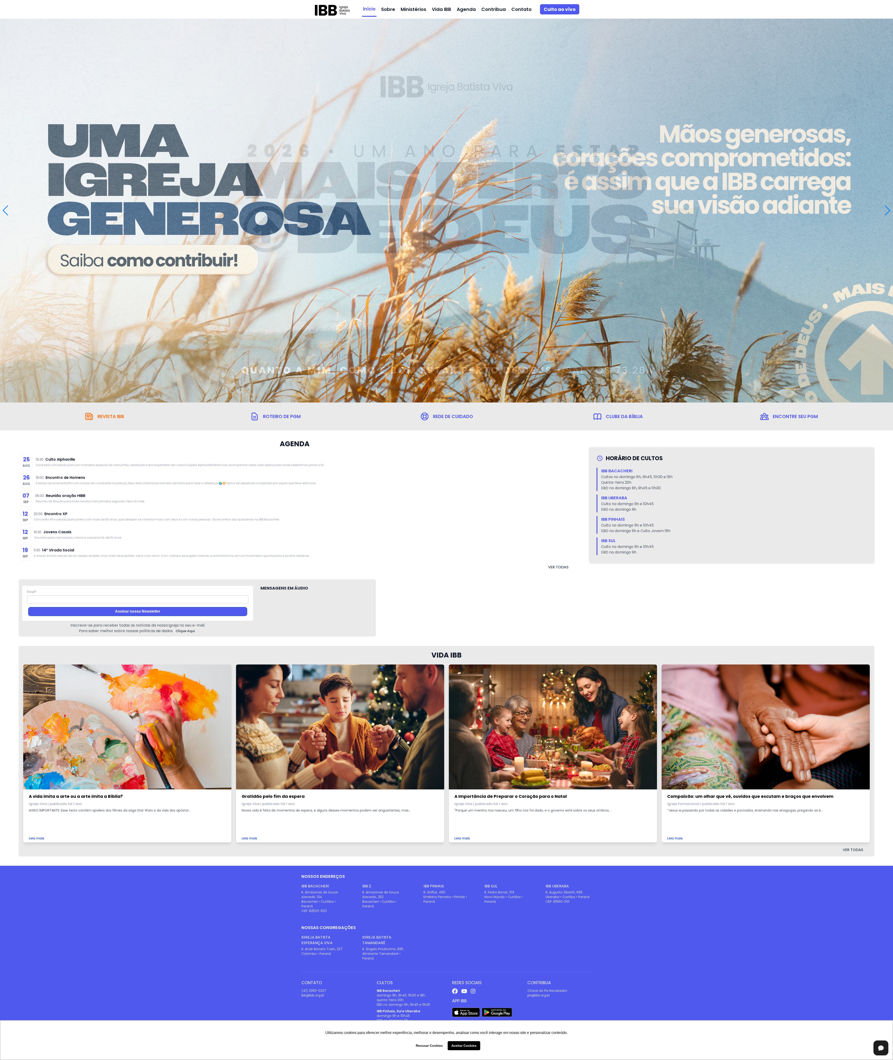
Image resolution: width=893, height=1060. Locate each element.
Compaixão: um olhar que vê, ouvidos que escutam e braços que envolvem (750, 796)
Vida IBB (441, 9)
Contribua (493, 9)
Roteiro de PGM (282, 416)
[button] (887, 210)
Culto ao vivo (560, 9)
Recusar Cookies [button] (429, 1045)
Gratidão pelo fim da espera (273, 796)
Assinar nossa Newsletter (137, 611)
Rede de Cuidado (453, 416)
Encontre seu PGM (795, 416)
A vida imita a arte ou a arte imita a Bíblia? (76, 796)
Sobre (388, 9)
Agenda (466, 9)
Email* (31, 592)
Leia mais (36, 838)
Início (369, 9)
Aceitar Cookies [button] (463, 1045)
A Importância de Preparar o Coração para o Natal (510, 796)
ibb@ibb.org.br (312, 995)
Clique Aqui (185, 631)
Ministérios (413, 9)
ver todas (558, 567)
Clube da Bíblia (624, 416)
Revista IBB (110, 416)
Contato (521, 9)
